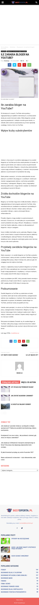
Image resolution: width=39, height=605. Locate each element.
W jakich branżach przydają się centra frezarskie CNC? (17, 452)
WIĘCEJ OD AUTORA (28, 382)
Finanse (3, 581)
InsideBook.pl (15, 333)
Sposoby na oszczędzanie (20, 539)
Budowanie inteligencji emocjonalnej (14, 575)
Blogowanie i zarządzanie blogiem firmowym (16, 51)
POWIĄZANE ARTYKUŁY (10, 382)
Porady (3, 570)
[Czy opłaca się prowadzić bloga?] (5, 389)
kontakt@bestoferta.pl (26, 523)
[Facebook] (17, 528)
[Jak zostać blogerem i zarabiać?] (5, 398)
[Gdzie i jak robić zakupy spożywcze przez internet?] (5, 550)
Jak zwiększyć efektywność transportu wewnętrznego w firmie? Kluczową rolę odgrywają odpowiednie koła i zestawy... (18, 445)
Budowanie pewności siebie (10, 586)
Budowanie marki (6, 578)
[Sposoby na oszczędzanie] (5, 541)
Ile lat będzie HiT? (32, 355)
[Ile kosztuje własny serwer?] (5, 406)
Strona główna (4, 47)
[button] (36, 2)
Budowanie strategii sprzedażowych (13, 592)
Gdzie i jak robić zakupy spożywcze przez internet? (23, 548)
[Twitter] (22, 528)
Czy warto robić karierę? (9, 355)
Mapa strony (19, 600)
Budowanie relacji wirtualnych (12, 589)
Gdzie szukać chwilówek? (20, 556)
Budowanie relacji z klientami (11, 572)
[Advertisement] (19, 25)
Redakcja (6, 60)
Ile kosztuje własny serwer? (21, 404)
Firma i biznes (5, 584)
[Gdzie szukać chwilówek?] (5, 558)
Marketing (3, 51)
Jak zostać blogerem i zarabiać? (22, 396)
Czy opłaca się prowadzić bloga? (22, 387)
